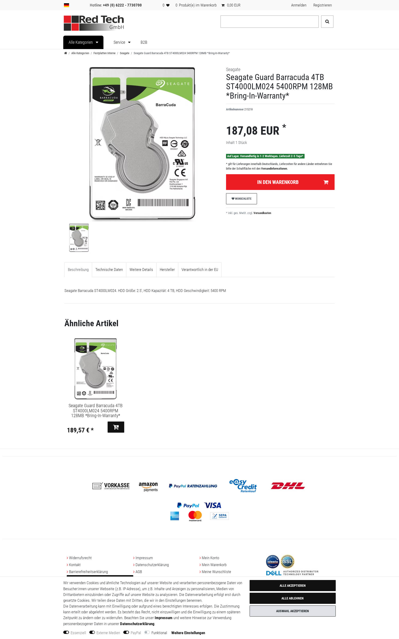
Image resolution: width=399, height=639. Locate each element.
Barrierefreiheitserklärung (88, 571)
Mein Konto (210, 557)
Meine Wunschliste (216, 571)
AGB (139, 571)
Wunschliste (242, 198)
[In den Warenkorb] (116, 427)
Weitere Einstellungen (188, 632)
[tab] (78, 269)
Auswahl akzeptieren (292, 611)
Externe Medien (108, 632)
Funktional (159, 632)
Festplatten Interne (104, 53)
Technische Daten (109, 269)
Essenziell (78, 632)
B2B (144, 42)
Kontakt (75, 564)
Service (120, 42)
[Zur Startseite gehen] (65, 53)
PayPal (136, 632)
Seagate (124, 53)
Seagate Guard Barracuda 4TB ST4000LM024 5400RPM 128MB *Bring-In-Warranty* (96, 410)
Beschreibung (78, 269)
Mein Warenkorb (214, 564)
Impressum (144, 557)
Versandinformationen (274, 168)
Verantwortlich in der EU (199, 269)
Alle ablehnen (292, 598)
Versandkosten (262, 213)
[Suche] (327, 22)
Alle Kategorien (81, 42)
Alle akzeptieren (293, 585)
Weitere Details (141, 269)
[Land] (66, 5)
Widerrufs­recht (80, 557)
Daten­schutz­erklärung (152, 564)
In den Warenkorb (278, 182)
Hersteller (167, 269)
